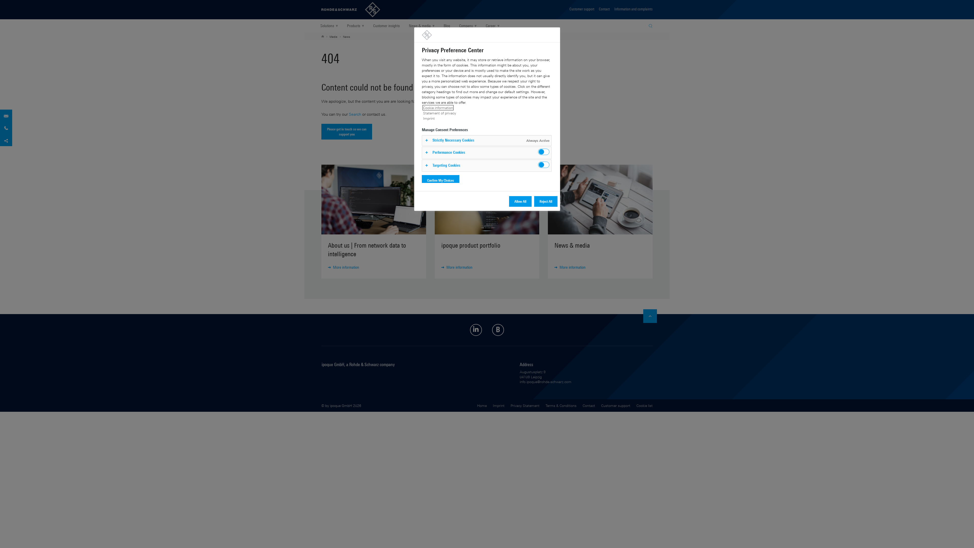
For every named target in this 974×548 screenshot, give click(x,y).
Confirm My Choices (440, 180)
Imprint (429, 118)
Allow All (520, 201)
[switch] (543, 152)
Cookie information (438, 108)
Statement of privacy (439, 113)
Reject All (546, 201)
